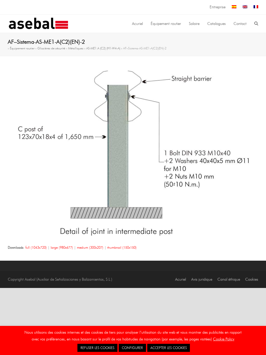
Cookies (251, 279)
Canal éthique (228, 279)
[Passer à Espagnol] (234, 7)
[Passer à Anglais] (245, 7)
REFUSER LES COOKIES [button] (97, 348)
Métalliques (75, 48)
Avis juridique (201, 279)
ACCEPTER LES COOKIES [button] (168, 348)
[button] (256, 23)
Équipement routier (22, 48)
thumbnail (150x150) (122, 247)
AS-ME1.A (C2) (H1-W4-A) (103, 48)
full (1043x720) (36, 247)
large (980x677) (62, 247)
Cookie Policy (223, 339)
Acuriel (180, 279)
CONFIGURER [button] (132, 348)
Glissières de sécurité (51, 48)
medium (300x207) (90, 247)
